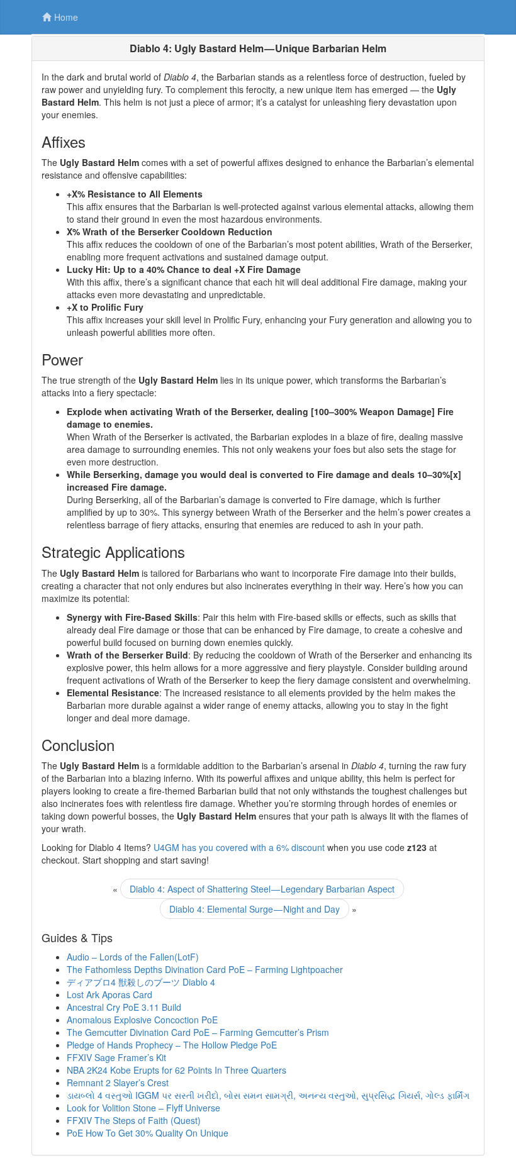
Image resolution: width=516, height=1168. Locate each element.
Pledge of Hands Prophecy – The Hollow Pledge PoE (172, 1044)
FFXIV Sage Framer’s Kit (116, 1057)
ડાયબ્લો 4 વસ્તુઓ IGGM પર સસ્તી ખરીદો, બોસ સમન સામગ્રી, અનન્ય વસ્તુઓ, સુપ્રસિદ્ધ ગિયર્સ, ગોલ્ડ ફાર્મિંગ (268, 1095)
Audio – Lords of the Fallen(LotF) (133, 956)
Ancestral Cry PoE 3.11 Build (124, 1007)
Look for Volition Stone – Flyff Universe (143, 1107)
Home (66, 17)
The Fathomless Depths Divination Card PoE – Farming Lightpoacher (205, 969)
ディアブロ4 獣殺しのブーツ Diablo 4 (141, 982)
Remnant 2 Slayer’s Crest (118, 1082)
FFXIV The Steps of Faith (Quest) (134, 1120)
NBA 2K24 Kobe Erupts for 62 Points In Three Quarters (176, 1070)
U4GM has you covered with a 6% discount (239, 847)
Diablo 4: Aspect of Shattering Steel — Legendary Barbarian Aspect (262, 888)
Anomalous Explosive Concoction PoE (142, 1019)
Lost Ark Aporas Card (109, 994)
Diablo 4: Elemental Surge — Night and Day (254, 909)
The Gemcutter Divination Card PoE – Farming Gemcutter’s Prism (198, 1032)
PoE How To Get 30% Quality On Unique (147, 1132)
